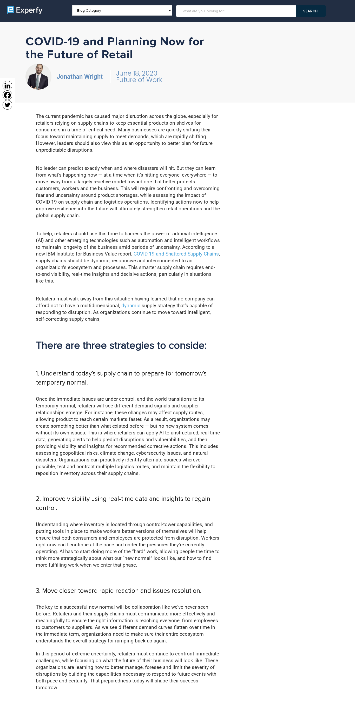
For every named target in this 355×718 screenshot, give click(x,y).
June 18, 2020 (136, 73)
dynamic (131, 305)
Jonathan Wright (80, 76)
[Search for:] (236, 11)
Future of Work (139, 80)
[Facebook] (7, 95)
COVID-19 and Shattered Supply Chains (176, 254)
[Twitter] (7, 105)
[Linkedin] (7, 85)
